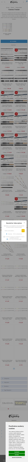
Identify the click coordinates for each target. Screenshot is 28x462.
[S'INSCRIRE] (23, 230)
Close (24, 222)
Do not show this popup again (14, 239)
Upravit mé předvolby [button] (17, 457)
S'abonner (10, 234)
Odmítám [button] (17, 454)
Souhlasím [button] (16, 452)
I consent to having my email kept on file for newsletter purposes (14, 237)
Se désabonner (18, 234)
